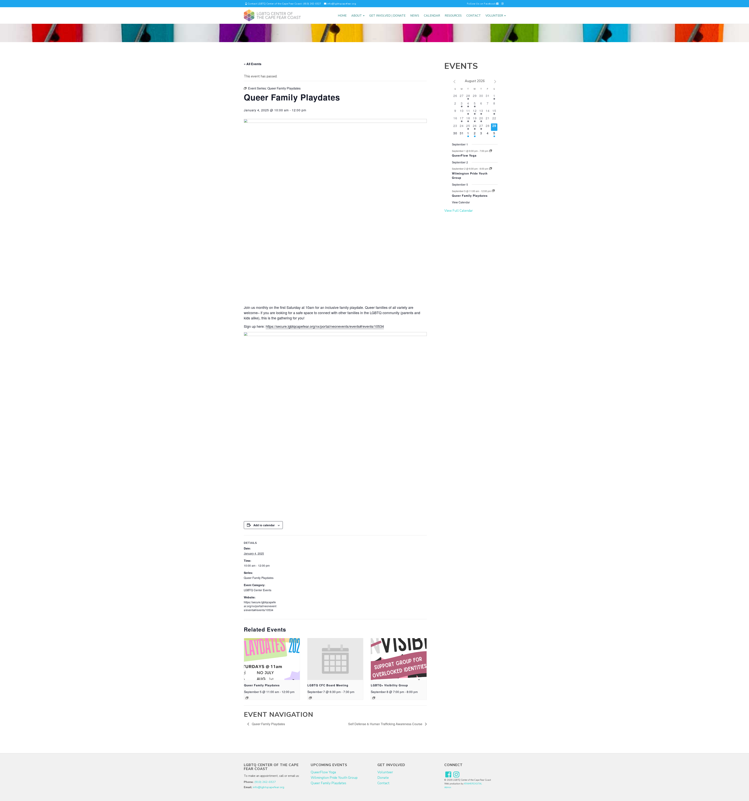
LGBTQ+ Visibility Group (389, 685)
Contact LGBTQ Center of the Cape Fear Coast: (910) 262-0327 (284, 3)
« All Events (252, 64)
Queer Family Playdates (258, 578)
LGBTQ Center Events (257, 590)
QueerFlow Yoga (464, 155)
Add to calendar (264, 525)
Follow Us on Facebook (481, 3)
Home (342, 16)
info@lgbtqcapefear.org (341, 3)
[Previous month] (454, 81)
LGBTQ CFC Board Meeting (327, 685)
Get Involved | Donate (387, 16)
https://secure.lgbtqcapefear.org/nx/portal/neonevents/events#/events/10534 (325, 326)
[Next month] (495, 81)
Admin (447, 787)
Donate (383, 777)
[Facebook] (448, 774)
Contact (473, 16)
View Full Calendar (458, 210)
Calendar (432, 16)
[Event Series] (247, 698)
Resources (453, 16)
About (357, 16)
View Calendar (461, 202)
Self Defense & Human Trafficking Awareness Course (385, 724)
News (414, 16)
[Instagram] (502, 3)
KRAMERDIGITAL (473, 783)
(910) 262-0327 (265, 782)
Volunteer (494, 16)
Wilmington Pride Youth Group (334, 777)
